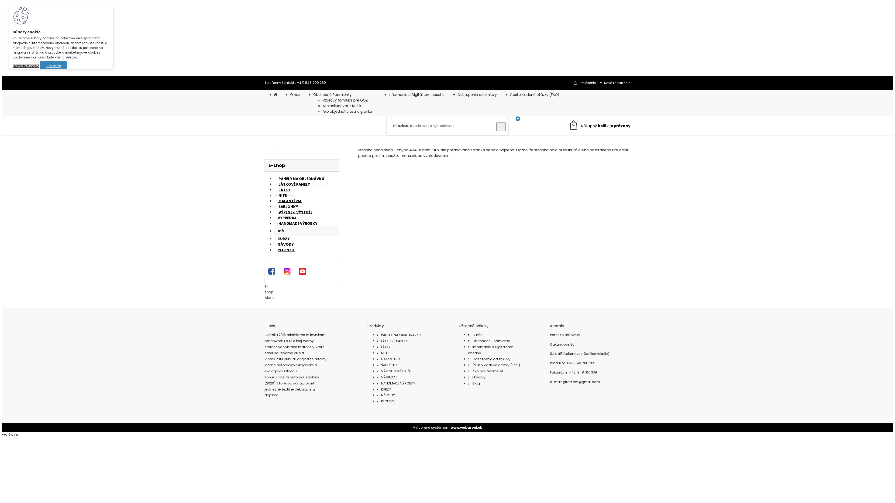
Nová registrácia (617, 83)
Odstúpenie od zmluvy (477, 94)
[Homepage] (275, 94)
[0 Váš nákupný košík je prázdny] (599, 126)
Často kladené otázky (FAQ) (534, 94)
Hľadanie (402, 126)
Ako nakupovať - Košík (342, 105)
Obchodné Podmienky (332, 94)
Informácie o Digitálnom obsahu (416, 94)
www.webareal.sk (466, 427)
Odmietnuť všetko (26, 66)
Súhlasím (53, 66)
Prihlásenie (587, 83)
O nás (295, 94)
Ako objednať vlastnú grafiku (347, 111)
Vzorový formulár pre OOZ (345, 100)
